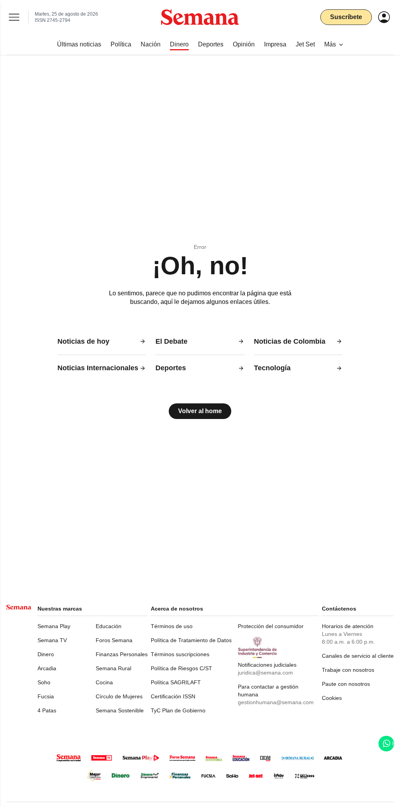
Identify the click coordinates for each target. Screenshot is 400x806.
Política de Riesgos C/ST (181, 668)
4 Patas (47, 710)
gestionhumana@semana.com (276, 702)
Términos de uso (172, 626)
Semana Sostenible (120, 710)
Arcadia (47, 668)
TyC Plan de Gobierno (178, 710)
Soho (44, 682)
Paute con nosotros (346, 684)
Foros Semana (114, 640)
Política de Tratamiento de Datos (191, 640)
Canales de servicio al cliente (358, 656)
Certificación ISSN (173, 696)
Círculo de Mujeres (119, 696)
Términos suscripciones (180, 654)
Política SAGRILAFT (176, 682)
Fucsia (46, 696)
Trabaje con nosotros (348, 670)
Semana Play (54, 626)
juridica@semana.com (265, 672)
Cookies (332, 698)
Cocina (104, 682)
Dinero (46, 654)
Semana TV (52, 640)
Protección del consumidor (271, 626)
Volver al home (200, 411)
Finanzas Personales (122, 654)
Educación (108, 626)
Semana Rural (113, 668)
